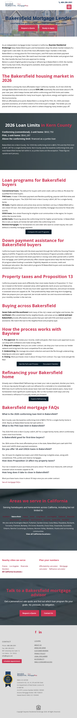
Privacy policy (39, 653)
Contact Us (48, 613)
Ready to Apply (48, 28)
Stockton (65, 520)
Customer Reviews (41, 651)
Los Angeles (52, 516)
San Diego (25, 520)
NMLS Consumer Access (43, 662)
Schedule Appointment (12, 661)
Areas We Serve (40, 648)
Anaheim (6, 516)
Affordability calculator (48, 566)
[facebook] (35, 632)
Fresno (25, 516)
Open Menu (69, 7)
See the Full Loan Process (28, 364)
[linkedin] (40, 632)
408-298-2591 (66, 2)
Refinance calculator (57, 569)
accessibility (39, 659)
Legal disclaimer (40, 656)
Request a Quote (28, 28)
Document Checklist (50, 364)
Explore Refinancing (38, 399)
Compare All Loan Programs (38, 232)
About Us (38, 645)
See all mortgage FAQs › (11, 482)
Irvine (32, 516)
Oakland (61, 516)
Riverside (70, 516)
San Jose (47, 520)
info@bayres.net (7, 656)
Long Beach (40, 516)
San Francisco (36, 520)
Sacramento (14, 520)
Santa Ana (56, 520)
